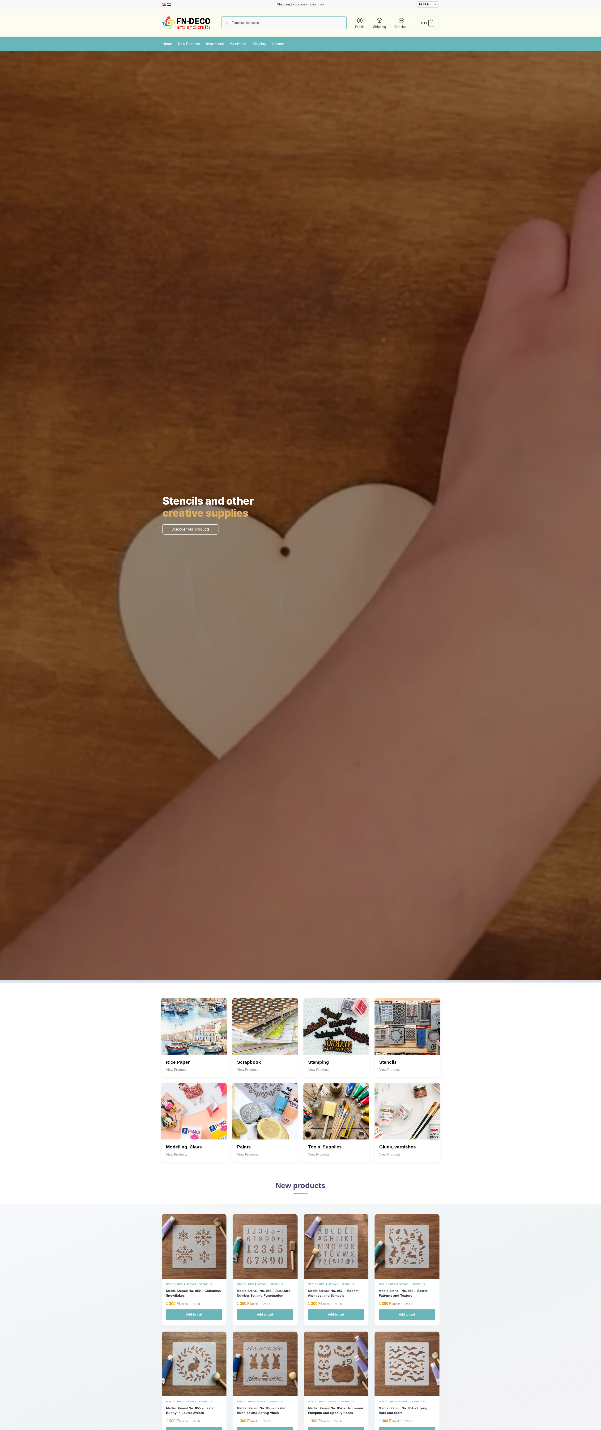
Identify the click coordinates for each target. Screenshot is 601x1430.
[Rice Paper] (194, 1030)
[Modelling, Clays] (194, 1115)
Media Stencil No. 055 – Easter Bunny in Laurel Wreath (190, 1410)
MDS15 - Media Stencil (182, 1284)
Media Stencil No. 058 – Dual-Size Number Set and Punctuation (263, 1293)
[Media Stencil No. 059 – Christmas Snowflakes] (194, 1246)
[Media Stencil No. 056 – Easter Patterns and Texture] (407, 1246)
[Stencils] (407, 1030)
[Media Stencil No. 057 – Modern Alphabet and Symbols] (336, 1246)
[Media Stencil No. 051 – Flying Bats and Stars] (407, 1364)
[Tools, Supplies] (336, 1115)
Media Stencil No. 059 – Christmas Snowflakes (193, 1293)
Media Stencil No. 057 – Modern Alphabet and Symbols (333, 1293)
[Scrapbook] (265, 1030)
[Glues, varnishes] (407, 1115)
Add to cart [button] (194, 1314)
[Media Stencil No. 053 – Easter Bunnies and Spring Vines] (265, 1364)
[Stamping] (336, 1030)
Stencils (205, 1284)
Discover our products (190, 529)
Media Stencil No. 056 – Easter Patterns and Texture (403, 1293)
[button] (428, 22)
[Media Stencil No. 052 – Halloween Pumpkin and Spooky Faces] (336, 1364)
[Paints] (265, 1115)
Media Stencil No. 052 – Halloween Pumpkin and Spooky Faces (335, 1410)
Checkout (401, 27)
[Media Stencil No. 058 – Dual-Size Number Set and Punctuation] (265, 1246)
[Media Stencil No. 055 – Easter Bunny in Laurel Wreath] (194, 1364)
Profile (360, 27)
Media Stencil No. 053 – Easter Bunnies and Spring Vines (261, 1410)
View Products (176, 1069)
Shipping (379, 27)
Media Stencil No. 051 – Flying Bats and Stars (403, 1410)
